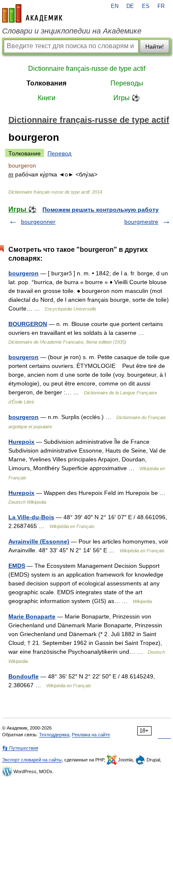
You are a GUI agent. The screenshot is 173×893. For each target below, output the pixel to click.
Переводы (126, 83)
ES (145, 6)
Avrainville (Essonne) (38, 541)
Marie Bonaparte (31, 616)
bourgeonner (38, 221)
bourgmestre (141, 221)
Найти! (154, 46)
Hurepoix (21, 441)
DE (130, 6)
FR (161, 6)
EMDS (16, 565)
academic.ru (32, 13)
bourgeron (23, 273)
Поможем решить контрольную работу (100, 209)
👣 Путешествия (20, 748)
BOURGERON (27, 324)
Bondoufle (23, 676)
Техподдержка (54, 734)
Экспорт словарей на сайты (32, 759)
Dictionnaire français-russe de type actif (86, 68)
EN (114, 6)
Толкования (46, 83)
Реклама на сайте (91, 734)
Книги (46, 97)
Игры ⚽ (126, 97)
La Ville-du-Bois (31, 517)
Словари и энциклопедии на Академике (72, 31)
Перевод (59, 153)
